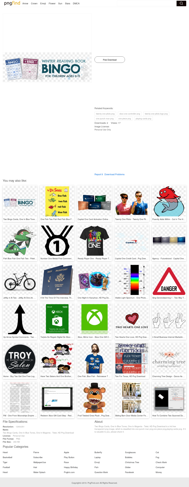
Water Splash (39, 472)
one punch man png (105, 118)
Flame (36, 452)
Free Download (109, 59)
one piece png (124, 118)
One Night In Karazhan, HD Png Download (96, 297)
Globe (127, 467)
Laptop (97, 457)
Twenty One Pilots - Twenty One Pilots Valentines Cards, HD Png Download (148, 219)
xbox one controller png (129, 113)
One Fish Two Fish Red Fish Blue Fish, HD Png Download (66, 219)
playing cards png (143, 118)
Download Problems (114, 174)
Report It (98, 174)
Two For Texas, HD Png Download (130, 376)
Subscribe (37, 457)
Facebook (129, 472)
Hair (35, 467)
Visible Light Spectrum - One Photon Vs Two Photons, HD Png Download (147, 297)
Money (159, 472)
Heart (5, 452)
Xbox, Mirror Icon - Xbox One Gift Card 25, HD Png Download (105, 337)
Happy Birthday (71, 467)
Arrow (25, 3)
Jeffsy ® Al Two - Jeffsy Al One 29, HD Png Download (26, 297)
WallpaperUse (39, 462)
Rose (66, 462)
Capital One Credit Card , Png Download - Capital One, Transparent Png (146, 258)
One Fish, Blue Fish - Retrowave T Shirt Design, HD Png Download (107, 376)
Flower (52, 3)
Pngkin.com (69, 472)
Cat (157, 452)
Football (6, 467)
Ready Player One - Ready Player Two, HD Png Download (103, 258)
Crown (34, 3)
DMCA (76, 3)
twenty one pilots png (105, 113)
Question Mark (101, 472)
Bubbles (128, 457)
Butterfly (98, 452)
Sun (60, 3)
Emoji (43, 3)
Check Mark (161, 462)
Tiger (5, 462)
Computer (160, 467)
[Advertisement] (47, 33)
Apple (66, 452)
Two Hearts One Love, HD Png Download (133, 337)
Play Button (69, 457)
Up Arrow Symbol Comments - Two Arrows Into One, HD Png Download (34, 337)
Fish (96, 467)
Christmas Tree (132, 462)
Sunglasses (130, 452)
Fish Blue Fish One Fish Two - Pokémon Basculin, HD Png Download (33, 258)
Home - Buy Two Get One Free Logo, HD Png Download (28, 376)
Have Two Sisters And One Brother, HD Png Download (64, 376)
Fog (157, 457)
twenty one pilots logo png (156, 113)
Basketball (7, 457)
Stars (67, 3)
